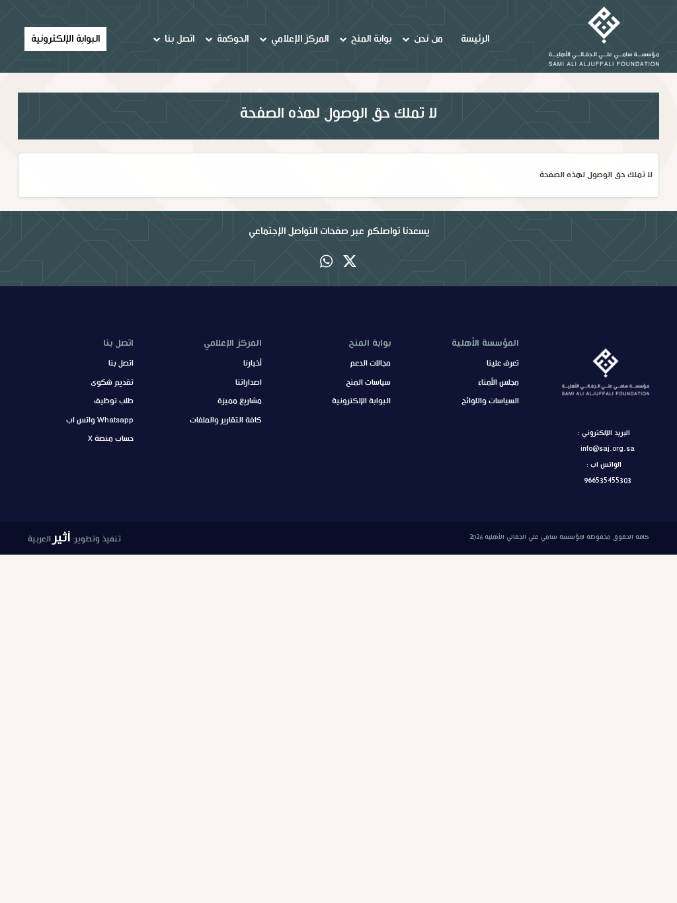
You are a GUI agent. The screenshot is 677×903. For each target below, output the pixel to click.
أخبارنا (252, 363)
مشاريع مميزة (240, 401)
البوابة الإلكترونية (65, 39)
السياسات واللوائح (490, 401)
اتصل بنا (121, 363)
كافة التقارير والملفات (226, 420)
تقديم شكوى (112, 382)
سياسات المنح (368, 382)
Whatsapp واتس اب (100, 420)
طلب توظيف (114, 401)
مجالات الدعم (370, 363)
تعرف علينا (503, 363)
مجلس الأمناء (498, 382)
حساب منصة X (111, 439)
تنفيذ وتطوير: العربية (74, 538)
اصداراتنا (248, 382)
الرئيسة (475, 39)
